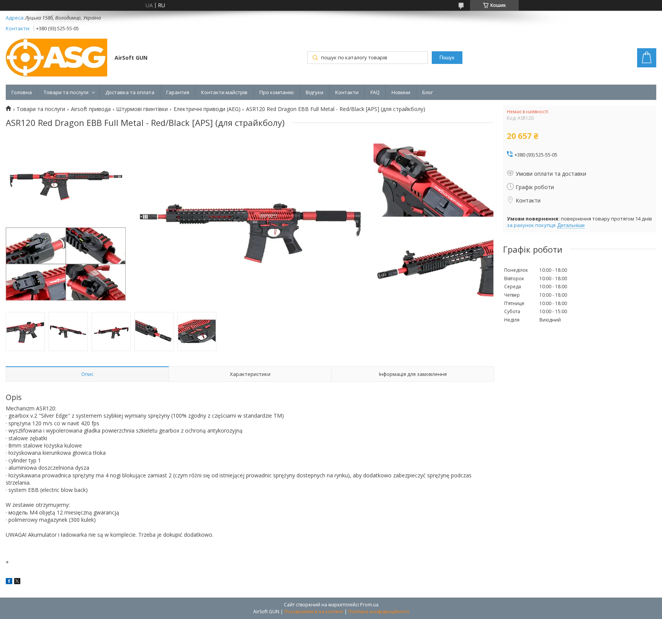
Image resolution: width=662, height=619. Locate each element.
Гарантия (177, 92)
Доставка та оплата (129, 92)
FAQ (375, 92)
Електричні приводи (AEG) (207, 109)
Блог (427, 92)
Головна (21, 92)
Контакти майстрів (224, 92)
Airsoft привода (91, 109)
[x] (17, 582)
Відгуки (314, 92)
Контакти (347, 92)
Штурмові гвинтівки (142, 109)
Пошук (446, 57)
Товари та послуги (66, 92)
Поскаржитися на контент (313, 611)
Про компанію (276, 92)
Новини (401, 92)
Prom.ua (369, 604)
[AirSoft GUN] (56, 58)
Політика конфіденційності (378, 611)
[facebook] (9, 582)
